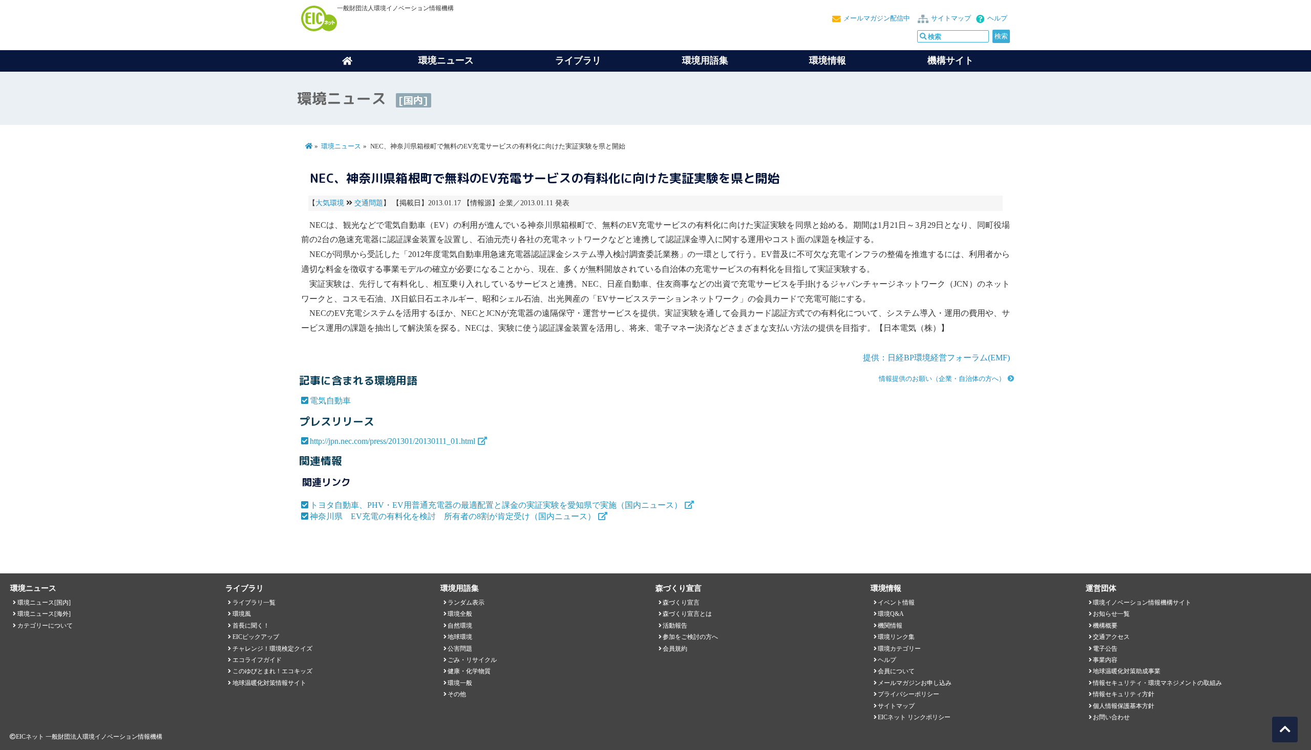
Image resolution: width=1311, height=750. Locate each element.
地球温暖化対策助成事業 (1126, 671)
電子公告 (1105, 648)
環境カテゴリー (899, 648)
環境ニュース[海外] (44, 613)
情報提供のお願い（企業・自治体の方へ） (942, 378)
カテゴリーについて (45, 625)
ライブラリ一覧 (254, 602)
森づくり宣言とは (687, 613)
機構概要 (1105, 625)
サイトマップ (951, 18)
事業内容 (1105, 659)
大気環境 (329, 203)
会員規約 (675, 648)
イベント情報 (896, 602)
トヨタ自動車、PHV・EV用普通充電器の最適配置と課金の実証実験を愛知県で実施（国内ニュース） (496, 505)
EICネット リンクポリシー (914, 717)
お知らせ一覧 (1111, 613)
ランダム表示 (466, 602)
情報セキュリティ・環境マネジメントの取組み (1157, 683)
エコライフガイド (257, 659)
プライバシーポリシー (908, 694)
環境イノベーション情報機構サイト (1142, 602)
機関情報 (890, 625)
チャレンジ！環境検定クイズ (272, 648)
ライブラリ (578, 60)
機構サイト (950, 60)
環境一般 (460, 683)
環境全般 (460, 613)
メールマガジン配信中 (876, 18)
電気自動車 (330, 400)
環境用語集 (705, 60)
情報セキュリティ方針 (1123, 694)
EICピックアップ (255, 636)
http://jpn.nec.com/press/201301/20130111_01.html (392, 441)
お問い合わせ (1111, 717)
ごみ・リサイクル (472, 659)
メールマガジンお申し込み (914, 683)
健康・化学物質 (469, 671)
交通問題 (368, 203)
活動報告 (675, 625)
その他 (457, 694)
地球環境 (460, 636)
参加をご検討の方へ (690, 636)
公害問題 (460, 648)
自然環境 (460, 625)
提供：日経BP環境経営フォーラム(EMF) (936, 357)
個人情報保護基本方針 (1123, 706)
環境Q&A (891, 613)
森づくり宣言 (681, 602)
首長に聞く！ (250, 625)
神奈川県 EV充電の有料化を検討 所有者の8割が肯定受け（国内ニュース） (453, 516)
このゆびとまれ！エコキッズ (272, 671)
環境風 (241, 613)
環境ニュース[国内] (44, 602)
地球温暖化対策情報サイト (269, 683)
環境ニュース (341, 146)
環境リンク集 (896, 636)
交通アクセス (1111, 636)
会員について (896, 671)
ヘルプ (997, 18)
